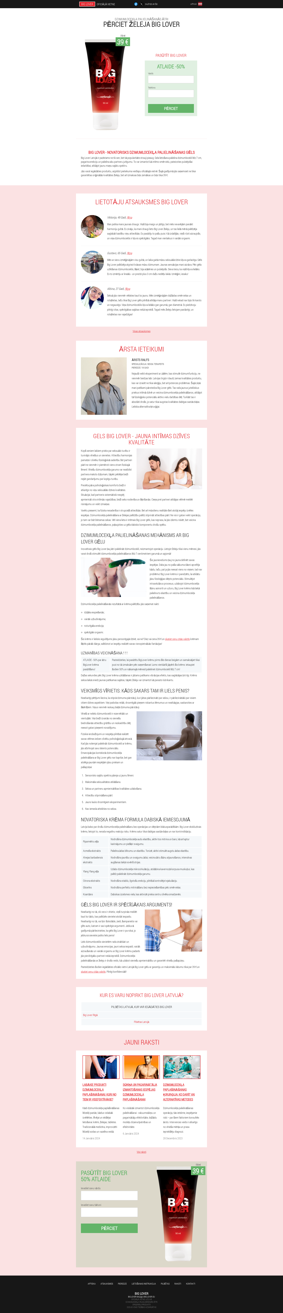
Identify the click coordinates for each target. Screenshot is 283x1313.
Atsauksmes (107, 1283)
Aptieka (92, 1283)
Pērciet (171, 108)
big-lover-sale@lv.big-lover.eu (141, 1296)
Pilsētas (165, 1283)
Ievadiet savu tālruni (91, 1205)
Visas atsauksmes (142, 331)
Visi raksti (141, 1152)
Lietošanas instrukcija (144, 1283)
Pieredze (122, 1283)
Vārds (150, 73)
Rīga (129, 217)
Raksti (177, 1283)
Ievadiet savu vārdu (91, 1188)
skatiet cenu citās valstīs (177, 639)
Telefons (151, 88)
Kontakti (190, 1283)
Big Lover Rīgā (90, 1015)
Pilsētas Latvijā (141, 1022)
